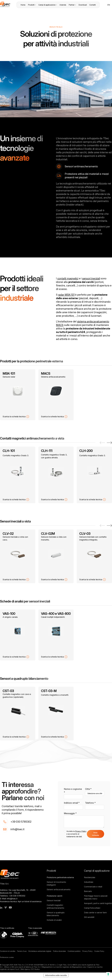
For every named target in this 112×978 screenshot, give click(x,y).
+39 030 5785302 (21, 821)
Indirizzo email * (72, 803)
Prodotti (31, 5)
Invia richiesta (95, 833)
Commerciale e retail (93, 886)
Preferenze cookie (7, 957)
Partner (71, 5)
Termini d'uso (22, 951)
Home (23, 5)
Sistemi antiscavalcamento (59, 889)
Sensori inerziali (53, 900)
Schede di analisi (54, 920)
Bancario (88, 891)
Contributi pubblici (74, 951)
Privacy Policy (80, 831)
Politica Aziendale (59, 951)
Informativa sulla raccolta (56, 975)
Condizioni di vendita (7, 951)
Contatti (92, 5)
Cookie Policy (99, 951)
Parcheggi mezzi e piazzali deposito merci (95, 897)
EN (108, 5)
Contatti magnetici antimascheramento (55, 906)
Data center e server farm (95, 912)
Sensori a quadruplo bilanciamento (56, 914)
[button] (109, 442)
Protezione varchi (54, 896)
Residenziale (89, 877)
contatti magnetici (67, 278)
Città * (88, 789)
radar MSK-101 (66, 294)
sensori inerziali (91, 278)
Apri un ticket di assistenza (29, 901)
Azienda (63, 5)
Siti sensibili (89, 917)
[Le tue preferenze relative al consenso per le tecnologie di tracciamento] (108, 974)
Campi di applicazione (46, 5)
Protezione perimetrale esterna (60, 877)
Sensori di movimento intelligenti (56, 883)
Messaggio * (70, 813)
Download (83, 5)
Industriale (88, 882)
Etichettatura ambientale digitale (39, 951)
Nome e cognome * (73, 791)
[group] (17, 394)
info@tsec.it (17, 829)
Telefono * (90, 803)
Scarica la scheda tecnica (14, 416)
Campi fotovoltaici (92, 908)
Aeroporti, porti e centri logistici (98, 903)
